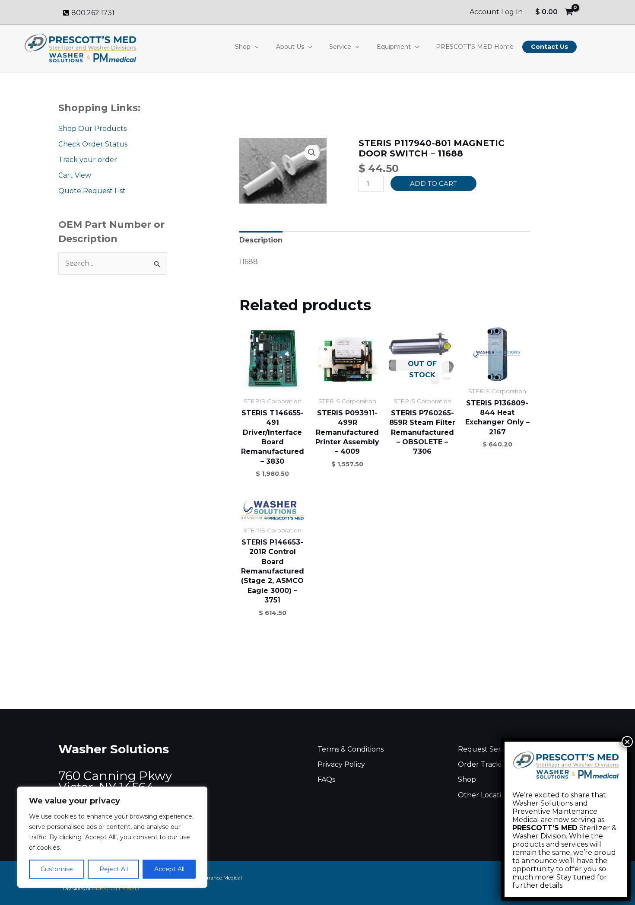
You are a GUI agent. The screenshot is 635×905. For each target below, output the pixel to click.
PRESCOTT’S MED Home (475, 47)
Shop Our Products (92, 128)
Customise (57, 869)
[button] (254, 47)
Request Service (486, 749)
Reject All (113, 869)
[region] (112, 837)
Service (340, 47)
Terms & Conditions (351, 749)
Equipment (394, 47)
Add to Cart (433, 183)
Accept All (169, 869)
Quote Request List (92, 191)
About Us (290, 47)
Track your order (87, 160)
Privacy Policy (341, 764)
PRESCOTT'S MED (115, 888)
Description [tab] (261, 240)
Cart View (74, 175)
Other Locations (485, 795)
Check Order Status (92, 144)
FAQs (326, 779)
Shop (243, 47)
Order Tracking (484, 764)
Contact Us (549, 47)
